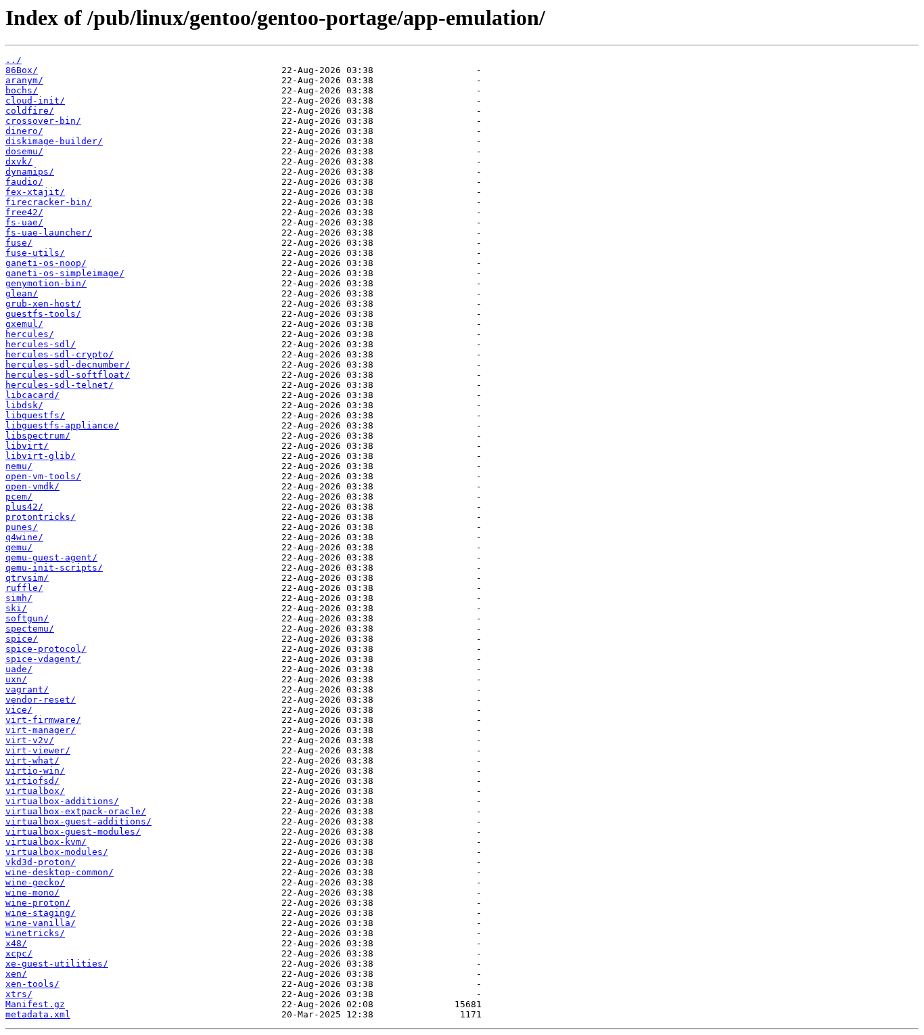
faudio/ (24, 182)
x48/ (16, 943)
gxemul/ (24, 324)
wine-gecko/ (35, 882)
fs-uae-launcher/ (48, 232)
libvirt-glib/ (40, 456)
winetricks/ (35, 933)
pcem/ (18, 496)
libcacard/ (32, 395)
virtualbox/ (35, 791)
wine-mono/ (32, 892)
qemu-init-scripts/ (54, 568)
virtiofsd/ (32, 781)
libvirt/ (27, 446)
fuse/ (18, 243)
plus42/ (24, 507)
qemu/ (18, 547)
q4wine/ (24, 537)
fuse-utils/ (35, 253)
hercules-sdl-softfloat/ (67, 375)
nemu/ (18, 466)
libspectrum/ (37, 436)
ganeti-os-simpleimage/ (64, 273)
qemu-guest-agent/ (51, 557)
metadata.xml (37, 1014)
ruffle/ (24, 588)
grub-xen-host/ (43, 304)
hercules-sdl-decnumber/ (67, 364)
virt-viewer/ (37, 750)
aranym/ (24, 80)
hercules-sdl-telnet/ (59, 385)
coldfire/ (29, 111)
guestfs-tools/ (43, 314)
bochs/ (21, 90)
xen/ (16, 974)
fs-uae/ (24, 222)
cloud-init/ (35, 100)
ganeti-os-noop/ (46, 263)
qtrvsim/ (27, 578)
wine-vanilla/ (40, 923)
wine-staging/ (40, 913)
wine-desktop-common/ (59, 872)
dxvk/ (18, 161)
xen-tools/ (32, 984)
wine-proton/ (37, 903)
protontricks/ (40, 517)
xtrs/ (18, 994)
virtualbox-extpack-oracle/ (75, 811)
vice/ (18, 710)
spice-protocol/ (46, 649)
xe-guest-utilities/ (56, 964)
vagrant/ (27, 689)
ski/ (16, 608)
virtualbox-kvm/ (46, 842)
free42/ (24, 212)
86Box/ (21, 70)
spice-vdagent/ (43, 659)
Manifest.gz (35, 1004)
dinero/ (24, 131)
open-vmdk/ (32, 486)
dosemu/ (24, 151)
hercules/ (29, 334)
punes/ (21, 527)
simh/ (18, 598)
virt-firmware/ (43, 720)
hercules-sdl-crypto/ (59, 354)
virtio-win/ (35, 771)
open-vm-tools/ (43, 476)
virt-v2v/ (29, 740)
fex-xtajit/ (35, 192)
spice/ (21, 639)
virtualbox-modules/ (56, 852)
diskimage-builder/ (54, 141)
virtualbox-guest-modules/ (73, 832)
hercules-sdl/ (40, 344)
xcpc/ (18, 953)
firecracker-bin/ (48, 202)
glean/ (21, 293)
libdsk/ (24, 405)
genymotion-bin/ (46, 283)
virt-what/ (32, 760)
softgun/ (27, 618)
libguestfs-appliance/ (62, 425)
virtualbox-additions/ (62, 801)
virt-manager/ (40, 730)
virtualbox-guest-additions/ (78, 821)
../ (13, 60)
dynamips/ (29, 172)
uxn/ (16, 679)
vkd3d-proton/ (40, 862)
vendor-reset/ (40, 700)
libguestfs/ (35, 415)
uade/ (18, 669)
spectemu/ (29, 628)
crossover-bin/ (43, 121)
